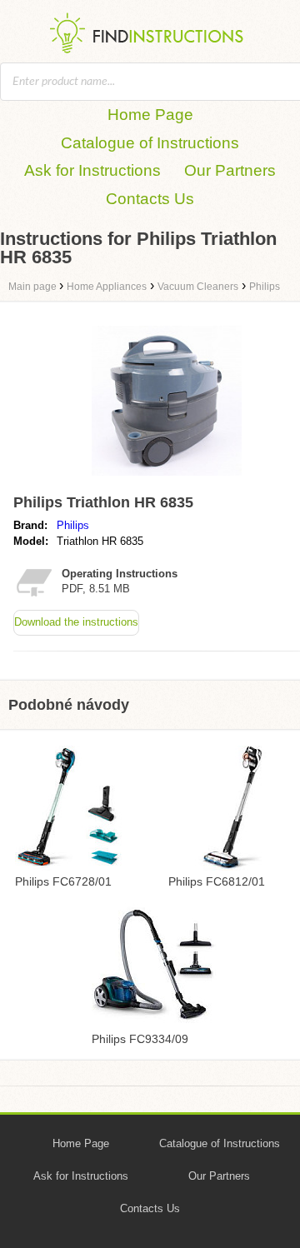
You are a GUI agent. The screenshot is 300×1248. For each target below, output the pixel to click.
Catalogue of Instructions (150, 143)
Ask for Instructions (92, 170)
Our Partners (230, 170)
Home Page (150, 114)
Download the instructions (76, 622)
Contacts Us (150, 198)
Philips (73, 525)
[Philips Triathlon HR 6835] (166, 479)
